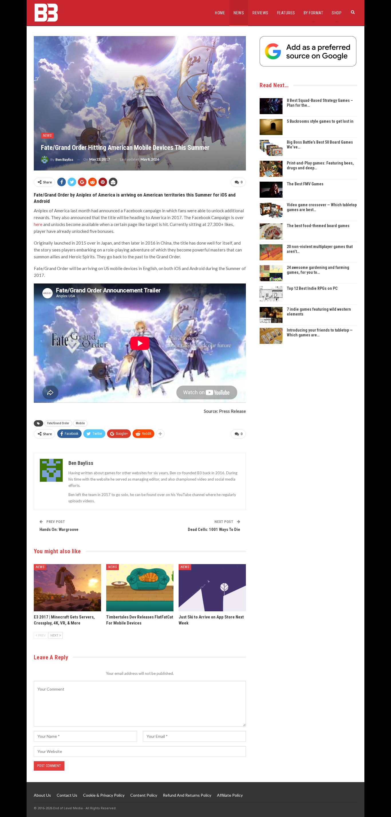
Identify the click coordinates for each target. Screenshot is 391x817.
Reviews (260, 13)
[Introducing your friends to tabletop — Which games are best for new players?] (271, 336)
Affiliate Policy (230, 795)
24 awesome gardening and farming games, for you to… (318, 270)
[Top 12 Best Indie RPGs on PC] (271, 294)
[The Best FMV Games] (271, 190)
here (38, 224)
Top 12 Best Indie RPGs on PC (312, 288)
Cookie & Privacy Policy (104, 795)
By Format (313, 13)
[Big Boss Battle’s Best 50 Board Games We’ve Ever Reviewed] (271, 148)
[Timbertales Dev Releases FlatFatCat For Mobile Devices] (139, 587)
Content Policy (143, 795)
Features (286, 13)
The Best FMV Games (305, 184)
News (239, 13)
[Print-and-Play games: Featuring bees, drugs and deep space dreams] (271, 169)
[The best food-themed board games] (271, 231)
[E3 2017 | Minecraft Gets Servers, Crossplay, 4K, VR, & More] (67, 587)
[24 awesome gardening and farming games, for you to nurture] (271, 273)
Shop (336, 13)
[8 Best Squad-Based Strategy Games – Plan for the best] (271, 106)
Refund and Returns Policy (187, 795)
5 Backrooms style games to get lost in (320, 121)
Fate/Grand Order (58, 423)
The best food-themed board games (318, 225)
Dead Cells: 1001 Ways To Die (214, 529)
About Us (42, 795)
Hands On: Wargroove (59, 529)
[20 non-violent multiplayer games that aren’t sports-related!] (271, 252)
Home (220, 13)
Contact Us (67, 795)
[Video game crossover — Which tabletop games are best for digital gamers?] (271, 211)
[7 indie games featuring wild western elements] (271, 315)
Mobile (80, 423)
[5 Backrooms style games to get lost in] (271, 127)
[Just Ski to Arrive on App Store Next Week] (212, 587)
